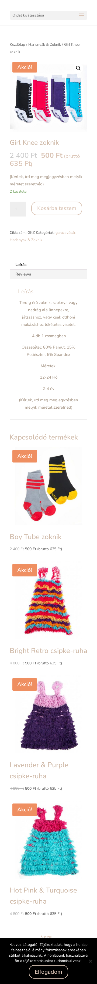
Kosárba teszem (56, 208)
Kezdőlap (17, 44)
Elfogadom (48, 972)
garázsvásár (65, 232)
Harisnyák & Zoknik (44, 44)
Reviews (23, 274)
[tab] (48, 265)
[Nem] (90, 961)
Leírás (20, 264)
